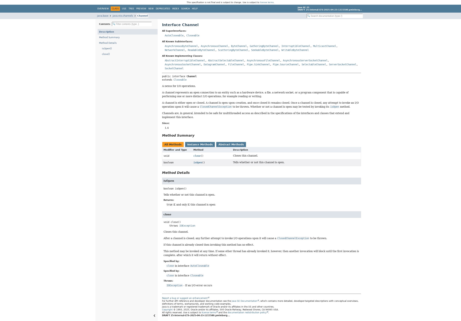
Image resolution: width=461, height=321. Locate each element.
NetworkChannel (175, 50)
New (151, 8)
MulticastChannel (324, 46)
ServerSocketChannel (342, 64)
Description (106, 31)
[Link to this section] (197, 135)
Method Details (108, 43)
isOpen (197, 162)
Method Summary (109, 37)
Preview (141, 8)
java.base (102, 15)
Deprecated (163, 8)
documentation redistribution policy (247, 312)
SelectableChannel (314, 64)
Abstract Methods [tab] (231, 144)
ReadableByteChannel (201, 50)
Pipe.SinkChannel (258, 64)
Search (185, 8)
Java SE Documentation (244, 301)
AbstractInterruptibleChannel (185, 60)
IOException (187, 225)
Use (124, 8)
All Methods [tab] (173, 144)
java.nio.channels (123, 15)
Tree (131, 8)
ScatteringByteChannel (233, 50)
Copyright (167, 309)
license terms (267, 2)
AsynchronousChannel (214, 46)
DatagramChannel (214, 64)
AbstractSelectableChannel (226, 60)
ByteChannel (239, 46)
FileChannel (236, 64)
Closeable (192, 35)
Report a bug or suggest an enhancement (185, 298)
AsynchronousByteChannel (181, 46)
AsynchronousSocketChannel (183, 64)
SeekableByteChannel (265, 50)
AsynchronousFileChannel (263, 60)
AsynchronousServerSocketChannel (305, 60)
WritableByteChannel (295, 50)
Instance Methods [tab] (200, 144)
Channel (142, 15)
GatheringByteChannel (264, 46)
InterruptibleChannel (295, 46)
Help (195, 8)
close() (106, 54)
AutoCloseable (174, 35)
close (197, 155)
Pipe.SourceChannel (286, 64)
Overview (103, 8)
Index (175, 8)
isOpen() (107, 48)
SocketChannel (174, 68)
